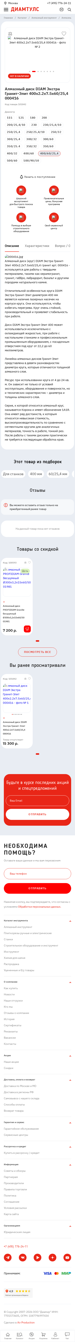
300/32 (31, 139)
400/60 (28, 153)
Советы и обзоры (15, 1171)
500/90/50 (31, 160)
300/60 (48, 139)
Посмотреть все (37, 652)
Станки (8, 939)
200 (44, 117)
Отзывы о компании (16, 1013)
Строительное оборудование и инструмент (31, 945)
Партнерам (11, 1177)
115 (9, 117)
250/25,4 (13, 132)
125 (21, 117)
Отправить (37, 888)
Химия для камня (14, 958)
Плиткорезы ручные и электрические (28, 933)
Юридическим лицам (17, 1232)
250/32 (56, 132)
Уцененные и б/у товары (19, 970)
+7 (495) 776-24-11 (59, 3)
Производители (14, 1183)
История (9, 1019)
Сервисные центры (16, 1135)
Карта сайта (11, 1214)
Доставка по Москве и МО (20, 1086)
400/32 (12, 153)
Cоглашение (11, 1201)
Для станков (13, 474)
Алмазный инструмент (18, 927)
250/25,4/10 (35, 132)
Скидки (8, 1068)
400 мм (36, 474)
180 (32, 117)
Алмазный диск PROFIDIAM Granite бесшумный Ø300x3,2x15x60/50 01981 (13, 613)
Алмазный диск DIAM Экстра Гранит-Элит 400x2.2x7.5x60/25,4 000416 (15, 728)
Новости (9, 994)
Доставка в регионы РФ (19, 1092)
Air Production (26, 1322)
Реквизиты (11, 1031)
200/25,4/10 (16, 125)
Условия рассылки (15, 1208)
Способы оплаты (14, 1104)
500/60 (12, 160)
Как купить (11, 988)
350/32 (31, 146)
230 (34, 125)
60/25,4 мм (58, 474)
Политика (10, 1195)
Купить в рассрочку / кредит (22, 1153)
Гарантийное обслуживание (21, 1128)
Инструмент (11, 951)
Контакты (10, 1044)
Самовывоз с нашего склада (21, 1098)
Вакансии (10, 1037)
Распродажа (11, 964)
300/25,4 (13, 139)
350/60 (48, 146)
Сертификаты (12, 1025)
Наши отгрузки (13, 1000)
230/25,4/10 (52, 125)
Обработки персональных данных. (39, 906)
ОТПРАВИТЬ (37, 814)
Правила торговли (15, 1189)
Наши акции (11, 1062)
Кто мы (8, 1006)
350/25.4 (13, 146)
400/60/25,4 (49, 153)
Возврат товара (13, 1110)
